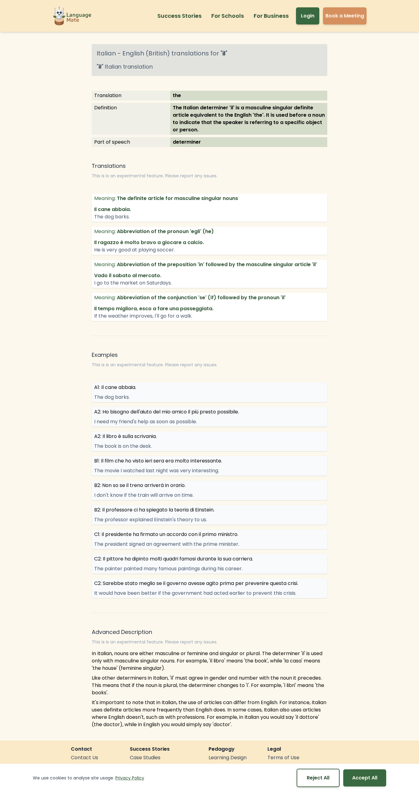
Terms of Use (283, 757)
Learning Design (228, 757)
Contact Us (84, 757)
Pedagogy (222, 748)
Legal (274, 748)
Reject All (318, 777)
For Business (271, 16)
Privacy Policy (129, 778)
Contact (81, 748)
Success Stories (179, 16)
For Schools (227, 16)
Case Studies (145, 757)
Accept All (364, 777)
